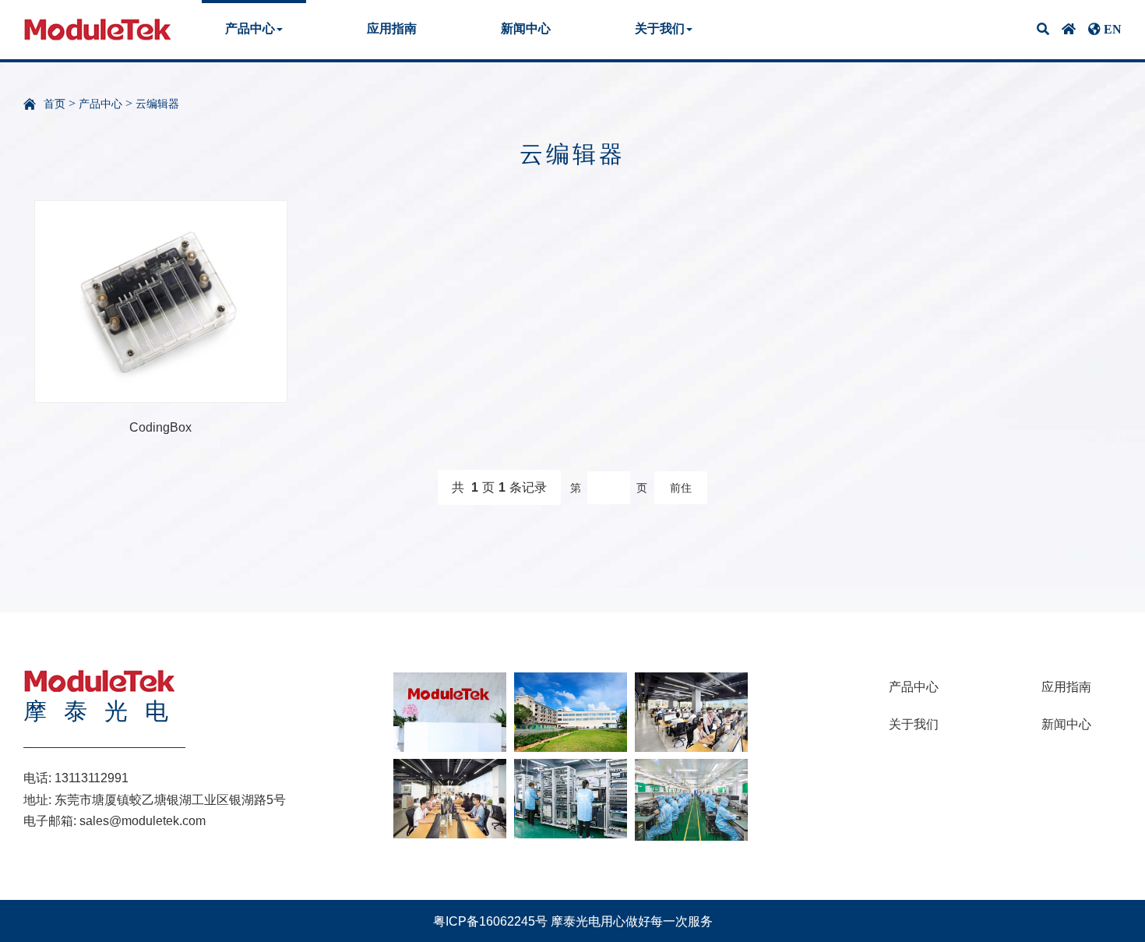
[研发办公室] (450, 797)
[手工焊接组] (692, 799)
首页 (54, 104)
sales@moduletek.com (142, 820)
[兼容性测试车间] (571, 797)
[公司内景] (571, 711)
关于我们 (914, 724)
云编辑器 (157, 104)
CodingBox (160, 427)
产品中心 (100, 104)
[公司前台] (450, 711)
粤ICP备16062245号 (490, 921)
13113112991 (92, 778)
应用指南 (392, 28)
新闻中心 (526, 28)
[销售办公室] (692, 711)
